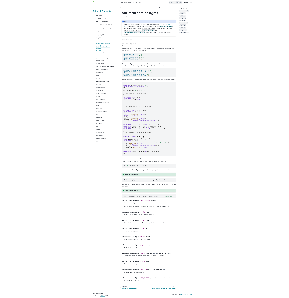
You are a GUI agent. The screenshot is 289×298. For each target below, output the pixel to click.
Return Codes (99, 56)
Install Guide (123, 2)
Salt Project (99, 15)
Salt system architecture (102, 21)
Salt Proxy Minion (100, 87)
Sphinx (103, 296)
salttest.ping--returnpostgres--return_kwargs (149, 196)
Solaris (97, 75)
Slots (97, 126)
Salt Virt (98, 96)
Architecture (99, 117)
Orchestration (99, 72)
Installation (99, 32)
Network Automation (101, 93)
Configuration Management (103, 52)
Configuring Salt (100, 35)
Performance (99, 123)
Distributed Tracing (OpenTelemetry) (105, 66)
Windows (98, 129)
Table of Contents (102, 11)
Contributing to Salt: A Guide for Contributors (104, 25)
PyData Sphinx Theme (186, 294)
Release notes (99, 135)
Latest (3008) (188, 2)
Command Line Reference (102, 102)
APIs (97, 114)
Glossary (98, 141)
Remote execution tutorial (103, 43)
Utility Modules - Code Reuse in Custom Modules (104, 59)
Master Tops (99, 108)
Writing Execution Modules (103, 47)
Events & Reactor (100, 63)
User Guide (131, 2)
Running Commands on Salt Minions (105, 45)
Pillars (97, 105)
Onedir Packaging (100, 99)
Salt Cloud (98, 84)
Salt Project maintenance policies (104, 29)
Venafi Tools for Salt (101, 138)
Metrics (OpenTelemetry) (102, 69)
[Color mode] (195, 2)
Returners (98, 48)
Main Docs (138, 2)
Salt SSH (98, 78)
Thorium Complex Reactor (102, 81)
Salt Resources (99, 90)
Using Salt (98, 38)
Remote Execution (101, 41)
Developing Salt (100, 132)
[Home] (120, 7)
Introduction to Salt (101, 18)
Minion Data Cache (100, 120)
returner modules (145, 7)
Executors (98, 50)
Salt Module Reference (101, 111)
